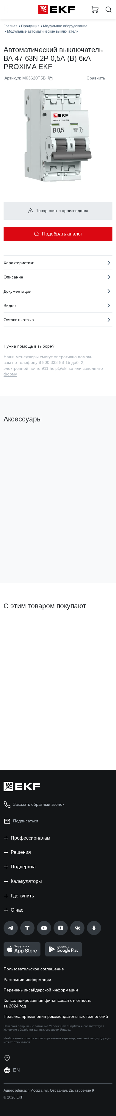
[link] (11, 928)
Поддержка (23, 866)
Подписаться (25, 821)
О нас (17, 910)
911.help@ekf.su (57, 368)
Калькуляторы (26, 881)
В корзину (26, 554)
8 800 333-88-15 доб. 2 (61, 362)
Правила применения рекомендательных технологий (56, 1016)
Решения (21, 852)
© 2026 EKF (13, 1097)
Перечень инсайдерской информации (41, 990)
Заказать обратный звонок (38, 804)
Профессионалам (30, 837)
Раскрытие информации (27, 979)
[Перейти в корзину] (95, 9)
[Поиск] (108, 9)
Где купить (22, 895)
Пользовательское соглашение (34, 969)
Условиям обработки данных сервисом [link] (31, 1029)
